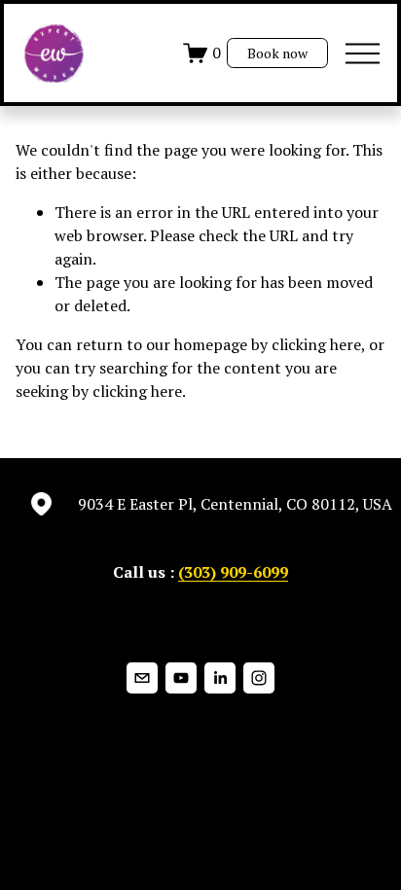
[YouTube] (181, 678)
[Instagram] (258, 678)
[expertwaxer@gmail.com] (142, 678)
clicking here (316, 344)
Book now (277, 53)
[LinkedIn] (220, 678)
